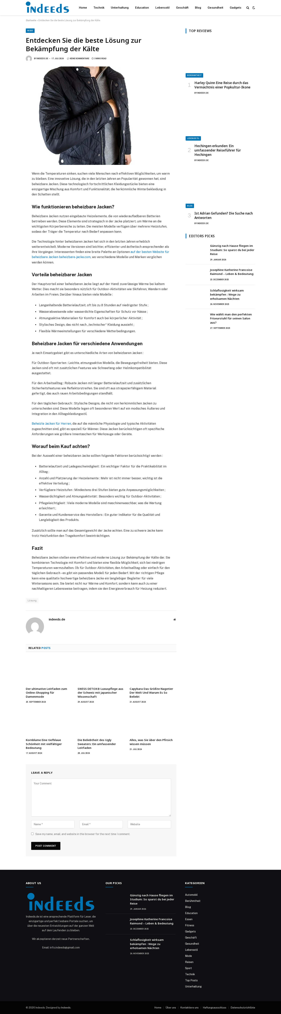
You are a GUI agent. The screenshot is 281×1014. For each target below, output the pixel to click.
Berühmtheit (194, 75)
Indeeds (66, 1007)
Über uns (171, 1007)
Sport (188, 968)
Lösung (32, 600)
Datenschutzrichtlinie (243, 1007)
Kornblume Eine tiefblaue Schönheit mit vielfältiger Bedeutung (44, 744)
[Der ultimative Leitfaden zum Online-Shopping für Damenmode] (49, 670)
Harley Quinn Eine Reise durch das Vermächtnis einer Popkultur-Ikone (222, 85)
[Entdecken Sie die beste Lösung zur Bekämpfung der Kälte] (101, 115)
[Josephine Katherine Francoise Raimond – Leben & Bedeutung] (196, 274)
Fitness (189, 925)
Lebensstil (162, 7)
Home (83, 7)
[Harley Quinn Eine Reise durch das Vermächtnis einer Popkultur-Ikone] (220, 58)
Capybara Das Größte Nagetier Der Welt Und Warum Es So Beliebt (151, 692)
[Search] (248, 7)
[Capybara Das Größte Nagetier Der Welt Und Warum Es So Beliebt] (153, 670)
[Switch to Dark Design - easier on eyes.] (253, 7)
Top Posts (191, 980)
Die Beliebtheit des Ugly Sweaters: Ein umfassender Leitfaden (97, 744)
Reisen (189, 962)
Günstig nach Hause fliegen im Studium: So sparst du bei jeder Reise (232, 250)
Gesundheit (215, 7)
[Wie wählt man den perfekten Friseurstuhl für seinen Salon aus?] (196, 319)
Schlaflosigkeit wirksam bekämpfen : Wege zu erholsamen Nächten (227, 294)
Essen (188, 919)
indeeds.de (42, 59)
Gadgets (235, 7)
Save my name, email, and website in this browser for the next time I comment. (82, 834)
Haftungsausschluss (214, 1007)
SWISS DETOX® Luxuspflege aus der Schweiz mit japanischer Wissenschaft (100, 692)
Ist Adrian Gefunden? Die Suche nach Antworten (223, 215)
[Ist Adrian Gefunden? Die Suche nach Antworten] (220, 188)
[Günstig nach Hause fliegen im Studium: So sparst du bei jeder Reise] (196, 250)
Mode (30, 31)
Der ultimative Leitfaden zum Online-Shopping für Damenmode (46, 692)
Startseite (31, 20)
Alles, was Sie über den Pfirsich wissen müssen (151, 742)
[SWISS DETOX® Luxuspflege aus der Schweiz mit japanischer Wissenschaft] (101, 670)
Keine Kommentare (79, 59)
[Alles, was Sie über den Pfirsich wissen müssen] (153, 722)
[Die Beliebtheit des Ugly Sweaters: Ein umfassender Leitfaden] (101, 722)
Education (142, 7)
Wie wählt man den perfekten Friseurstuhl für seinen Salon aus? (231, 318)
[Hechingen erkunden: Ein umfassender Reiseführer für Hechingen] (220, 121)
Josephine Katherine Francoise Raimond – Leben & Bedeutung (231, 272)
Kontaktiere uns (189, 1007)
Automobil (191, 894)
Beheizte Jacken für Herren (51, 423)
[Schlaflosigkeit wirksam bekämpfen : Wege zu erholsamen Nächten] (196, 295)
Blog (198, 7)
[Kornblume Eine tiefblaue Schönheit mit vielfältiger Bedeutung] (49, 722)
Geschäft (182, 7)
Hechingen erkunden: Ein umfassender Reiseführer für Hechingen (217, 150)
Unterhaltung (120, 7)
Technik (98, 7)
